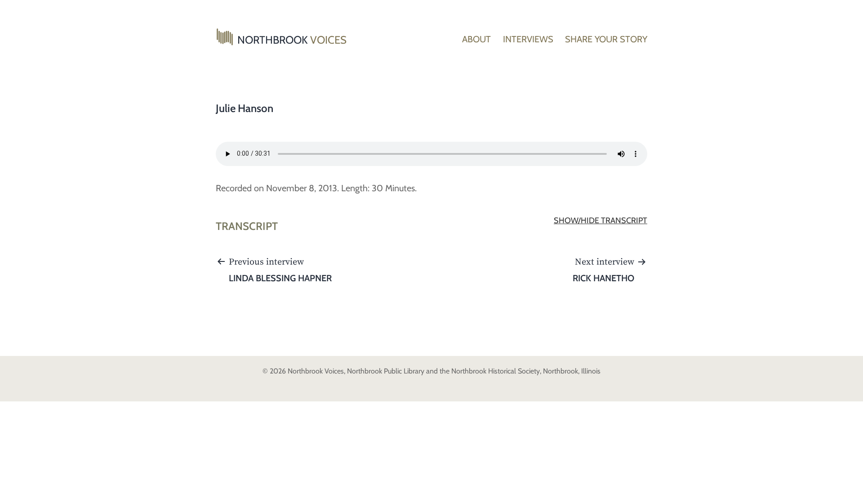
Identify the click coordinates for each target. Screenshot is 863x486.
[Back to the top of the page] (849, 472)
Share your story (606, 39)
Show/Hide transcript (600, 220)
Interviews (528, 39)
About (476, 39)
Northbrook (292, 39)
